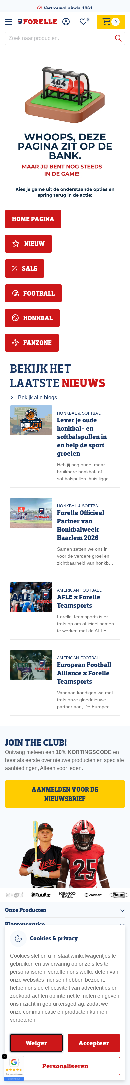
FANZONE (37, 343)
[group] (65, 446)
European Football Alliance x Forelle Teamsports (84, 673)
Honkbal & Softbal (79, 413)
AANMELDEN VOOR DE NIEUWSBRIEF (65, 794)
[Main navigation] (8, 22)
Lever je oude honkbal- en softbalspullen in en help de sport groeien (82, 436)
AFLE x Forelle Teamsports (78, 601)
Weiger (36, 1043)
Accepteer (94, 1043)
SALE (29, 268)
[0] (83, 22)
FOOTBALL (38, 293)
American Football (79, 590)
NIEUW (34, 244)
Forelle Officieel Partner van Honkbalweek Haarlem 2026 (80, 525)
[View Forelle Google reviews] (14, 1068)
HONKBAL (37, 318)
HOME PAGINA (33, 219)
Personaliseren (65, 1066)
